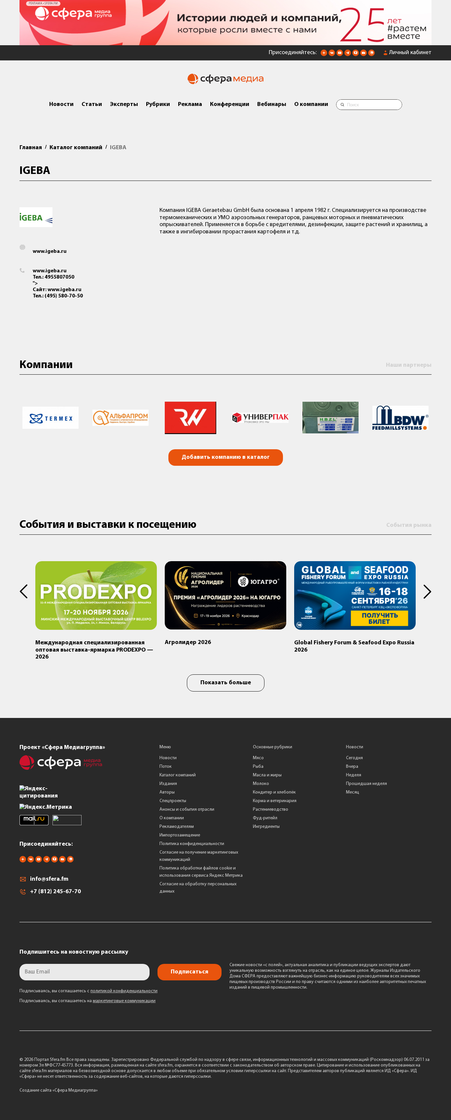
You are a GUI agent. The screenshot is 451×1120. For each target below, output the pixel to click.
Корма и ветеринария (274, 800)
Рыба (258, 766)
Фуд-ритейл (265, 818)
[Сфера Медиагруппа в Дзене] (324, 55)
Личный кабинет (410, 53)
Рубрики (158, 105)
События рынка (409, 525)
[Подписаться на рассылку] (363, 55)
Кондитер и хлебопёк (274, 792)
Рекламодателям (176, 826)
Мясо (258, 758)
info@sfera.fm (49, 879)
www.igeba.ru (49, 251)
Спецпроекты (172, 800)
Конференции (229, 105)
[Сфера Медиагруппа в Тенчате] (355, 55)
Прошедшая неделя (366, 783)
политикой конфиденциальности (123, 991)
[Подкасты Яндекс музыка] (371, 55)
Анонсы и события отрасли (186, 809)
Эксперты (124, 105)
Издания (168, 783)
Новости (61, 105)
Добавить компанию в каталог (226, 457)
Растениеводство (270, 809)
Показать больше (225, 683)
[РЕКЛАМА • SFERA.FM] (225, 42)
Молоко (261, 783)
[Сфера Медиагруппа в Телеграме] (347, 55)
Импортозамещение (179, 835)
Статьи (92, 105)
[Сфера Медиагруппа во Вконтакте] (332, 55)
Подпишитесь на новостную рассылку (73, 952)
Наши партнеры (409, 365)
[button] (27, 591)
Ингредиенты (266, 826)
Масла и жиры (267, 775)
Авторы (167, 792)
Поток (165, 766)
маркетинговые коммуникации (124, 1001)
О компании (311, 105)
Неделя (353, 775)
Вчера (352, 766)
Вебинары (271, 105)
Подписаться (189, 972)
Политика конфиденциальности (191, 843)
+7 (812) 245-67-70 (55, 892)
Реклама (190, 105)
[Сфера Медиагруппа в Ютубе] (339, 55)
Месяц (352, 792)
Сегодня (354, 758)
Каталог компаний (177, 775)
